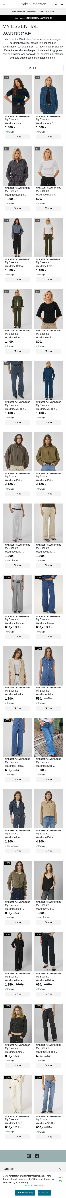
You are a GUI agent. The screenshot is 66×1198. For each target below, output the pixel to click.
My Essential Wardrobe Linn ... (14, 335)
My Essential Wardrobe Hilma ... (46, 621)
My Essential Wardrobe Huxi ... (14, 907)
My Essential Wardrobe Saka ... (45, 692)
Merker (23, 18)
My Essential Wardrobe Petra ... (15, 478)
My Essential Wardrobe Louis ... (15, 1121)
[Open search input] (56, 4)
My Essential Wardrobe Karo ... (45, 764)
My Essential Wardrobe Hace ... (15, 978)
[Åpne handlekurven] (61, 4)
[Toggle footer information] (61, 1169)
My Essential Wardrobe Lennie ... (15, 193)
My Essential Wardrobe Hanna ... (15, 621)
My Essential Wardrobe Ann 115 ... (47, 121)
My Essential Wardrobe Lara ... (45, 264)
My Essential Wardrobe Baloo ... (15, 264)
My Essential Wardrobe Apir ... (45, 335)
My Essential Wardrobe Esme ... (15, 1050)
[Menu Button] (4, 4)
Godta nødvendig (25, 1192)
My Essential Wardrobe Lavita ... (15, 692)
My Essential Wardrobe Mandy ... (46, 193)
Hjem (16, 18)
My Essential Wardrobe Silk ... (45, 907)
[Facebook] (37, 1155)
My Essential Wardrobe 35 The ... (46, 1050)
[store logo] (33, 4)
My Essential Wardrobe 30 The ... (15, 407)
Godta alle (44, 1192)
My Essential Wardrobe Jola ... (14, 121)
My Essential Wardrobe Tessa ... (15, 764)
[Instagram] (28, 1155)
